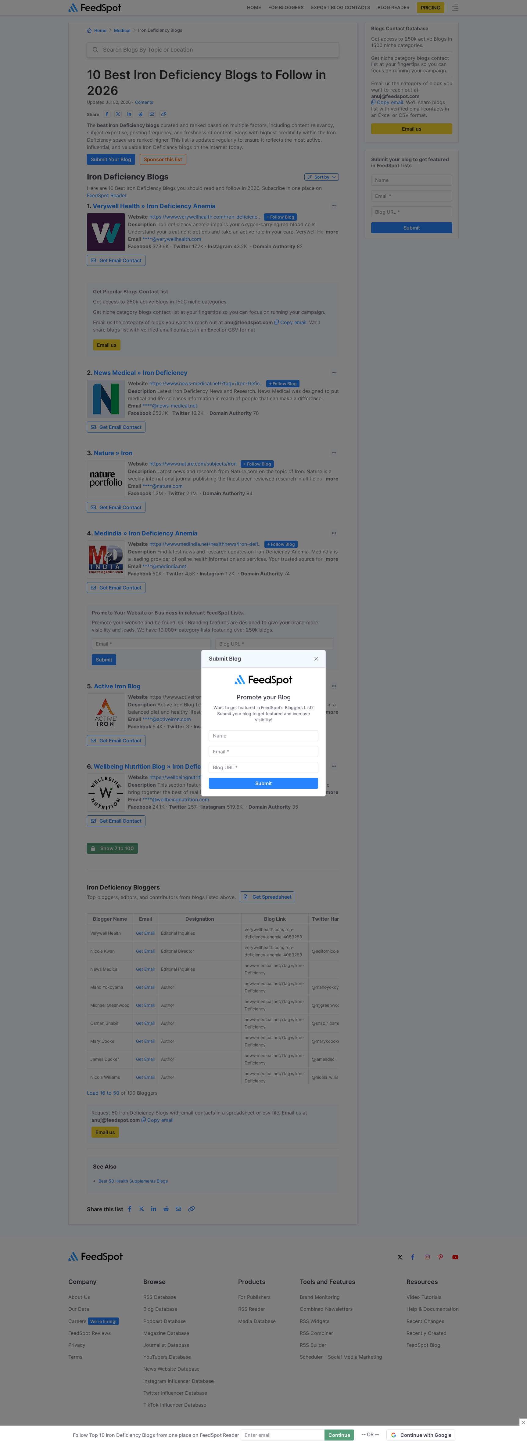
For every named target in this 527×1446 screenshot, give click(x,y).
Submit (263, 783)
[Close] (316, 658)
